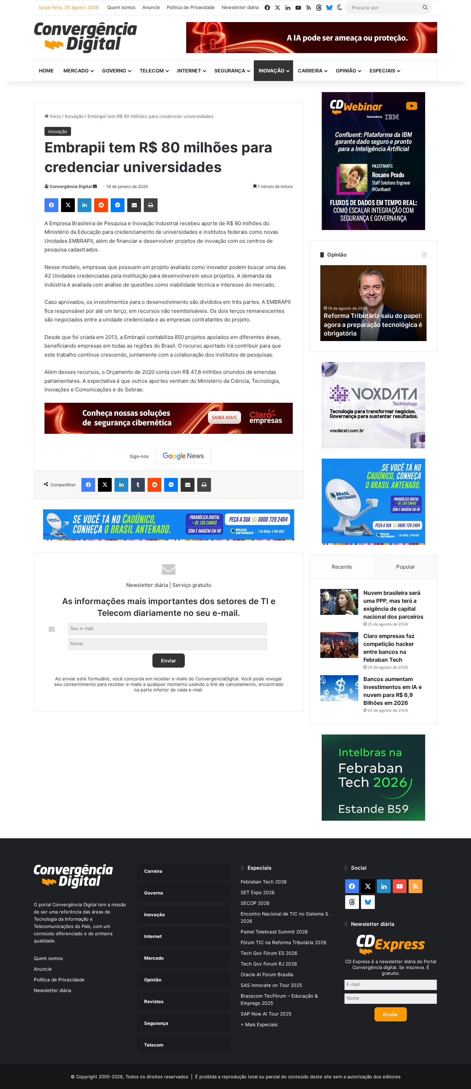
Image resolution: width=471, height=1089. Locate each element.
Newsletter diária (240, 7)
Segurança (229, 70)
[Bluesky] (329, 7)
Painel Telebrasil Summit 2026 (274, 932)
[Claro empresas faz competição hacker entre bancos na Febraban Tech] (339, 645)
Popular (405, 566)
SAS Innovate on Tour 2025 (271, 985)
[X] (68, 205)
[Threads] (319, 7)
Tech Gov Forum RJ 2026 (269, 964)
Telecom (152, 70)
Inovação (271, 70)
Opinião (346, 70)
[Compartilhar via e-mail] (134, 205)
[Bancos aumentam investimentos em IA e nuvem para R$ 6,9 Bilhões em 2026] (339, 688)
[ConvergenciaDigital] (85, 37)
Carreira (310, 70)
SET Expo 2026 (258, 892)
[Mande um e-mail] (95, 186)
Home (46, 70)
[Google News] (183, 456)
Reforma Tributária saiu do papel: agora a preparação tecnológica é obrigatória (373, 324)
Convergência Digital (71, 186)
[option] (373, 303)
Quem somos (121, 7)
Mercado (76, 70)
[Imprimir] (151, 205)
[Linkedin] (84, 205)
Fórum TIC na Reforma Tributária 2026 (284, 942)
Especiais (382, 70)
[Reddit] (101, 205)
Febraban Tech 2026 (264, 882)
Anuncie (151, 7)
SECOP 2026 (255, 903)
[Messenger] (117, 205)
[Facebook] (51, 205)
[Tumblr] (138, 485)
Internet (189, 70)
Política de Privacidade (191, 7)
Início (55, 116)
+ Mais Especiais (259, 1024)
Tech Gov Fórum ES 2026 (269, 953)
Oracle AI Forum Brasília (267, 974)
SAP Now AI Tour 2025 (266, 1014)
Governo (114, 70)
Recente (342, 566)
